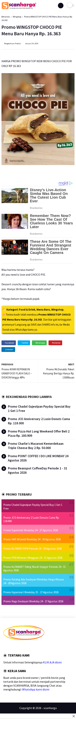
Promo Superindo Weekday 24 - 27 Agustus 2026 (30, 530)
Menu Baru (43, 309)
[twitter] (9, 647)
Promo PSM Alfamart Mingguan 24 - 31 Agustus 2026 (32, 557)
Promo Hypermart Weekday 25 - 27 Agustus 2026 (30, 592)
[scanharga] (18, 8)
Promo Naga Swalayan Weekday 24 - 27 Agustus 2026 (33, 601)
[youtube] (29, 647)
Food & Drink (27, 309)
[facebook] (4, 647)
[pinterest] (19, 647)
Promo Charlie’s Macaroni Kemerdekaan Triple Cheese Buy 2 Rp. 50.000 (35, 446)
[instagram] (24, 647)
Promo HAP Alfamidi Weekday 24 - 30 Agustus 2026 (32, 539)
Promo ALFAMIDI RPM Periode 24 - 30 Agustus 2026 (32, 548)
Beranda (5, 16)
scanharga (50, 708)
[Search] (60, 5)
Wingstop (17, 16)
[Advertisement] (38, 728)
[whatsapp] (14, 647)
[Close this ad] (73, 716)
